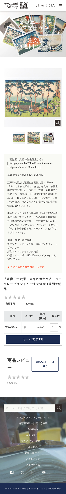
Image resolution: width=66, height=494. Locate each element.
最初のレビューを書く (45, 364)
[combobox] (29, 408)
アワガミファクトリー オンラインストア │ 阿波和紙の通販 (36, 489)
